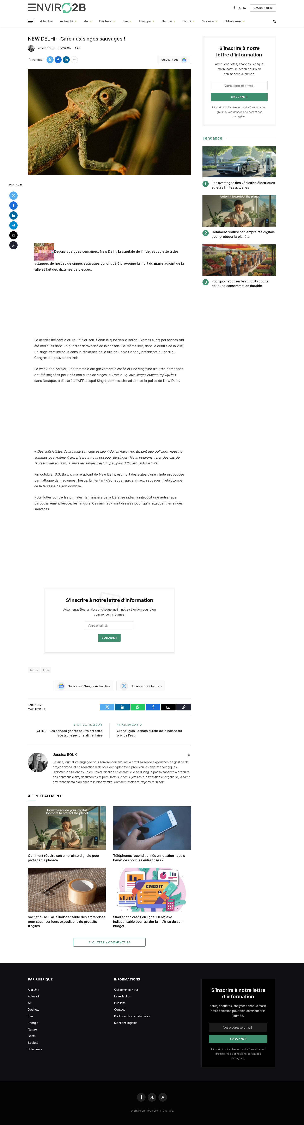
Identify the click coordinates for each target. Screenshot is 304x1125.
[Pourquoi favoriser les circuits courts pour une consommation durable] (239, 260)
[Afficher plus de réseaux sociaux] (74, 59)
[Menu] (30, 21)
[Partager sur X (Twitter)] (50, 59)
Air (86, 21)
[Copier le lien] (13, 245)
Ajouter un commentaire (109, 942)
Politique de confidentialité (132, 1016)
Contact (119, 1009)
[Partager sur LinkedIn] (66, 59)
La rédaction (122, 996)
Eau (125, 21)
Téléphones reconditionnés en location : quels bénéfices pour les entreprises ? (149, 858)
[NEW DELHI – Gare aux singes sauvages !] (109, 122)
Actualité (66, 21)
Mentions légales (125, 1023)
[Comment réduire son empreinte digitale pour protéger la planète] (67, 828)
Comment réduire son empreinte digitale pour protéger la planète (63, 858)
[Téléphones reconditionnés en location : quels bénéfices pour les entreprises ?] (152, 828)
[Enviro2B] (57, 8)
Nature (167, 21)
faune (34, 670)
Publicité (120, 1003)
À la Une (46, 21)
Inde (46, 670)
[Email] (13, 235)
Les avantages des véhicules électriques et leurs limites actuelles (243, 185)
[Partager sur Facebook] (58, 59)
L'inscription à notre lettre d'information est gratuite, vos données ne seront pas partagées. (239, 112)
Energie (145, 21)
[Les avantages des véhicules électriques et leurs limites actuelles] (239, 162)
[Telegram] (13, 225)
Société (208, 21)
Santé (187, 21)
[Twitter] (13, 195)
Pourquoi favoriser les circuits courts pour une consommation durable (240, 283)
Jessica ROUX (45, 48)
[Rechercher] (274, 21)
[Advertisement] (109, 212)
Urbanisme (233, 21)
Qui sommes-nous (126, 989)
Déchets (105, 21)
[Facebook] (13, 205)
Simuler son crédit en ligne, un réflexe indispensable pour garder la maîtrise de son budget (147, 921)
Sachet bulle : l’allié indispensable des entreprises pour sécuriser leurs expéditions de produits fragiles (66, 921)
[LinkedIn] (13, 215)
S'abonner (263, 8)
